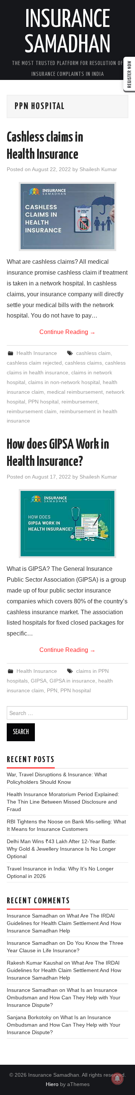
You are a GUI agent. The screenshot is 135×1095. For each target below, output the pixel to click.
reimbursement (80, 402)
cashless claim (93, 353)
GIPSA (38, 681)
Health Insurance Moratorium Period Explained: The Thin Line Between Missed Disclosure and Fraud (63, 801)
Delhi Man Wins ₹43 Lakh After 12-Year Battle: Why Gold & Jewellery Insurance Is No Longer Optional (62, 848)
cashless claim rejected (34, 363)
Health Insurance (36, 353)
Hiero (52, 1084)
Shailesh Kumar (98, 169)
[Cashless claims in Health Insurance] (67, 216)
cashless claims (83, 363)
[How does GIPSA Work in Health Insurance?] (67, 523)
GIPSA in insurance (72, 681)
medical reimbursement (75, 392)
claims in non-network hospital (64, 382)
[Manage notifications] (117, 1079)
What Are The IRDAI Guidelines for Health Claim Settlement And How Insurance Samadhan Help (64, 923)
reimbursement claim (32, 411)
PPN (52, 690)
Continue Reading (67, 332)
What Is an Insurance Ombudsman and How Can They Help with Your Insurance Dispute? (63, 997)
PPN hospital (43, 402)
